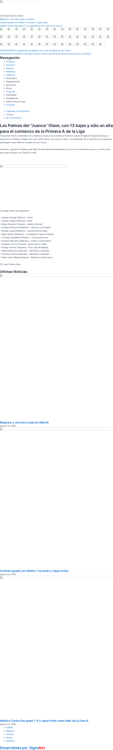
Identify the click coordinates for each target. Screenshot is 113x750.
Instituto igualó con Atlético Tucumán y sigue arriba (24, 22)
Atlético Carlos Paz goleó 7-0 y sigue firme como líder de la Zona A (31, 26)
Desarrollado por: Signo (22, 748)
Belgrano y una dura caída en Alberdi (17, 19)
